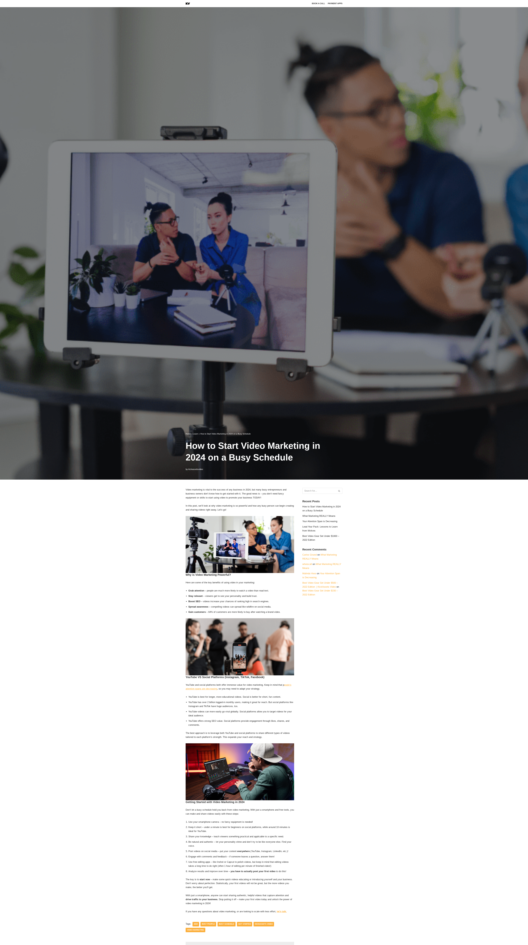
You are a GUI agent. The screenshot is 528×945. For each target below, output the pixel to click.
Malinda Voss (309, 573)
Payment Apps (335, 3)
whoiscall (307, 564)
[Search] (339, 491)
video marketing (195, 930)
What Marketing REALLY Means (319, 516)
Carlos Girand (309, 554)
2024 (196, 924)
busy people (208, 924)
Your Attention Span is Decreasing (319, 521)
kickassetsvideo (195, 469)
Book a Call (318, 3)
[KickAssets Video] (188, 3)
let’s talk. (282, 911)
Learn (195, 434)
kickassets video (264, 924)
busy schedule (226, 924)
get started (244, 924)
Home (188, 434)
